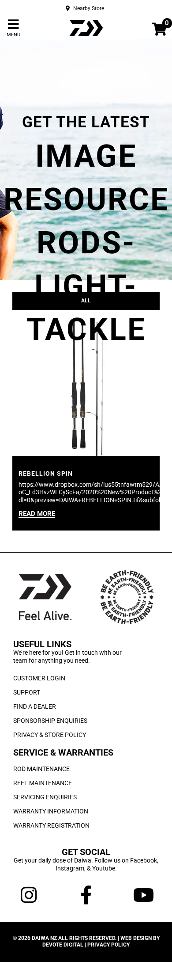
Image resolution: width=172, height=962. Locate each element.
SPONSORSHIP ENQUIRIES (50, 720)
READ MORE (37, 514)
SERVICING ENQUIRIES (45, 797)
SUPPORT (26, 692)
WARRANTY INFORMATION (50, 811)
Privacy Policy (108, 945)
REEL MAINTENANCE (42, 782)
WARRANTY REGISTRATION (51, 825)
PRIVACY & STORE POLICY (49, 734)
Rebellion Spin (46, 473)
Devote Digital (62, 945)
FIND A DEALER (34, 706)
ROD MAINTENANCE (41, 768)
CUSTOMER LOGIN (39, 678)
